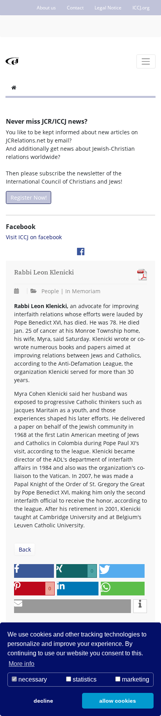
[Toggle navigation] (146, 61)
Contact (75, 7)
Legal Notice (108, 7)
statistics (84, 679)
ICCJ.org (141, 7)
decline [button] (43, 701)
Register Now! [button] (29, 197)
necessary (32, 679)
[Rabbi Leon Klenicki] (140, 274)
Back (25, 549)
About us (46, 7)
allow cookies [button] (117, 701)
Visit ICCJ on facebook (34, 237)
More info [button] (21, 663)
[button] (34, 571)
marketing (134, 679)
